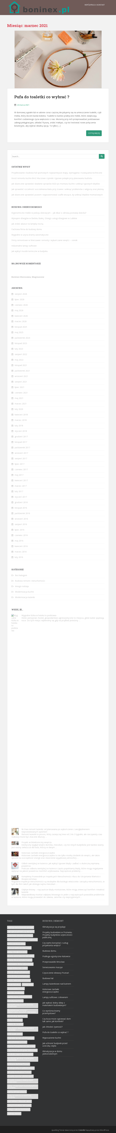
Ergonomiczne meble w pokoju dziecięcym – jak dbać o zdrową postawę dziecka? (48, 212)
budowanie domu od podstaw (20, 964)
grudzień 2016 (21, 502)
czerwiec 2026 (21, 305)
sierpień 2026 (21, 294)
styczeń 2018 (21, 431)
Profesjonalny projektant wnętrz (21, 1068)
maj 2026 (19, 310)
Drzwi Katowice (14, 984)
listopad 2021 (21, 365)
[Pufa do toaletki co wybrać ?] (58, 59)
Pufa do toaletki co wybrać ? (41, 96)
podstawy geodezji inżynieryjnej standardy (21, 1059)
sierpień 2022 (21, 354)
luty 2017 (19, 491)
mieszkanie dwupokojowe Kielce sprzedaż (21, 1029)
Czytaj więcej (94, 133)
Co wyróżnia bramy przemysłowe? (51, 1012)
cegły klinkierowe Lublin (17, 968)
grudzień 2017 (21, 436)
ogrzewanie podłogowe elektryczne (22, 1050)
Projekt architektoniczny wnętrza (36, 842)
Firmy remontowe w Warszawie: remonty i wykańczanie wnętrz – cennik (44, 240)
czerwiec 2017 (21, 469)
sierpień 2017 (21, 458)
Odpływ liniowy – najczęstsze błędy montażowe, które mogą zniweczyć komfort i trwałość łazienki (63, 890)
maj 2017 (19, 475)
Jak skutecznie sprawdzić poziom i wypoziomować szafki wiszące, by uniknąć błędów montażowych (57, 194)
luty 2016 (19, 557)
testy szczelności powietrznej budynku (19, 1096)
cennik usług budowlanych (18, 972)
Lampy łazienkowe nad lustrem (56, 983)
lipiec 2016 (19, 529)
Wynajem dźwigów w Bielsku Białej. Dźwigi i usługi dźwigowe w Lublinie (44, 218)
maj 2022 (19, 359)
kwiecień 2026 (21, 316)
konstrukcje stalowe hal (17, 1016)
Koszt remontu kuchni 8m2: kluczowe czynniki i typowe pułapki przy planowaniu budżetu (51, 178)
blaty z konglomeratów (17, 952)
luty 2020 (19, 409)
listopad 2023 (21, 343)
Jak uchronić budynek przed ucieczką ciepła (54, 1044)
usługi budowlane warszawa (19, 1105)
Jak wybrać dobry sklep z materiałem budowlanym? (54, 1004)
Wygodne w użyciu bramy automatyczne (30, 234)
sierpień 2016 (21, 524)
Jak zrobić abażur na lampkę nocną (27, 223)
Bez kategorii (21, 575)
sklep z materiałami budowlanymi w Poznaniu (22, 1087)
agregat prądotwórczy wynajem (21, 931)
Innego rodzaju (22, 586)
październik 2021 (22, 370)
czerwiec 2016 (21, 535)
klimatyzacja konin (15, 1001)
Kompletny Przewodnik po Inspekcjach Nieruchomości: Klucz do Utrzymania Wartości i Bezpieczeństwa (61, 877)
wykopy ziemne (14, 1113)
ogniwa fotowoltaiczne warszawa (21, 1046)
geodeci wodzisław (15, 992)
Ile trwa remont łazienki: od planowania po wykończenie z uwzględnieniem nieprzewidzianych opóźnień (56, 830)
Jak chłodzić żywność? (52, 1026)
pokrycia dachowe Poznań (18, 1064)
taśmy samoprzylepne (17, 1091)
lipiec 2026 (19, 299)
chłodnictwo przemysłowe (18, 976)
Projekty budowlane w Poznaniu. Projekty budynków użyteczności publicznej (57, 935)
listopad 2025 (21, 327)
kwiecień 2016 (21, 546)
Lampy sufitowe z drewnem (55, 997)
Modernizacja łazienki (25, 597)
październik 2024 (22, 337)
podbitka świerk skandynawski (20, 1054)
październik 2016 (22, 513)
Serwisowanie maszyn (52, 967)
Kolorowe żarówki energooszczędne (38, 853)
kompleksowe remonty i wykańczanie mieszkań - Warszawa (22, 1011)
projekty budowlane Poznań (19, 1072)
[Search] (102, 156)
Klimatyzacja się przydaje (53, 926)
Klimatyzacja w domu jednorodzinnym (52, 1052)
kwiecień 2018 (21, 414)
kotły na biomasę (15, 1020)
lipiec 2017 (19, 464)
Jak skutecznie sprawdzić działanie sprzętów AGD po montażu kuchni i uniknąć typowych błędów (55, 183)
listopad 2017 (21, 442)
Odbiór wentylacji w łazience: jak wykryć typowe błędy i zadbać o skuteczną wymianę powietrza (60, 864)
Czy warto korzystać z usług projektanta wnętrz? (55, 944)
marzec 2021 (21, 403)
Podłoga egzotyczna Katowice (56, 956)
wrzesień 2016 (21, 518)
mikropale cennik (15, 1034)
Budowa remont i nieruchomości (30, 580)
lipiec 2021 (19, 387)
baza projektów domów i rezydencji (22, 939)
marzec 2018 (21, 420)
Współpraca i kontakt (95, 5)
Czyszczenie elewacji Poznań (55, 972)
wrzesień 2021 (21, 376)
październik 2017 (22, 447)
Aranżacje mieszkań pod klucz (20, 935)
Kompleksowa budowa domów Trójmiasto (20, 1006)
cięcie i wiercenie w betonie (19, 980)
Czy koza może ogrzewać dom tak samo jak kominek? (56, 1020)
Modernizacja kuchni (24, 591)
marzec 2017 (21, 486)
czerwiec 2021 (21, 392)
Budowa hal (47, 978)
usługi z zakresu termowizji (18, 1109)
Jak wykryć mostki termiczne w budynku (29, 251)
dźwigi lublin (28, 984)
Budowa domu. (49, 951)
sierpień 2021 (21, 381)
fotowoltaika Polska (16, 988)
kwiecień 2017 (21, 480)
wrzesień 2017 (21, 453)
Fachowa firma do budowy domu (26, 229)
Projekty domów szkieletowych (20, 1076)
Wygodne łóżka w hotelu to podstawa (39, 615)
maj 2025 (19, 332)
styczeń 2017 (21, 496)
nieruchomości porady (17, 1042)
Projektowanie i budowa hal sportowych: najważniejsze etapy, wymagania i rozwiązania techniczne (56, 172)
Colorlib (82, 1130)
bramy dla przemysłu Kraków (19, 960)
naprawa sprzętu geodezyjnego (21, 1038)
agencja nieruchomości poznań (20, 927)
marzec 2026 (21, 321)
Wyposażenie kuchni (51, 1037)
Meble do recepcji (15, 1024)
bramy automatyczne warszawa (20, 956)
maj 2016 (19, 540)
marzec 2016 (21, 551)
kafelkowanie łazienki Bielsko (19, 996)
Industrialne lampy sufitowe (24, 245)
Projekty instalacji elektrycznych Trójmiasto (20, 1081)
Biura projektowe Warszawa (19, 948)
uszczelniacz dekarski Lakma (19, 1101)
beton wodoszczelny (16, 943)
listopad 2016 (21, 507)
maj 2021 (19, 398)
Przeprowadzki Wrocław (53, 961)
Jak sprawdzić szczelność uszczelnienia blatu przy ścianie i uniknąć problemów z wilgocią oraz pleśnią (57, 189)
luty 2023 (19, 348)
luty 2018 (19, 425)
